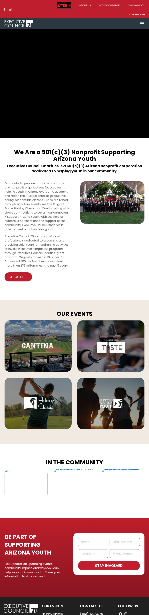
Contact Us (137, 14)
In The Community (109, 5)
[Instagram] (10, 9)
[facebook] (4, 9)
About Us (85, 5)
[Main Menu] (142, 23)
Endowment (136, 5)
